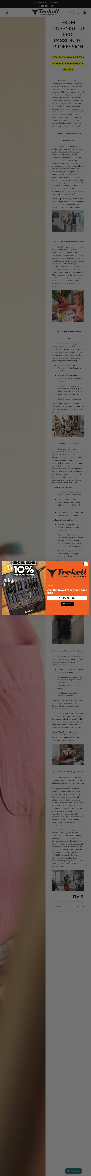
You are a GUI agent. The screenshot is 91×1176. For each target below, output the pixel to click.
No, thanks (67, 604)
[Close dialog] (85, 564)
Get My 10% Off (67, 598)
